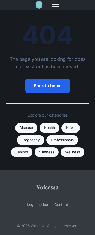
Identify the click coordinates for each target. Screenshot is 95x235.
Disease (26, 128)
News (70, 128)
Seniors (21, 152)
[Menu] (55, 5)
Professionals (62, 140)
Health (49, 128)
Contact (61, 204)
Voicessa (48, 187)
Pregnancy (30, 140)
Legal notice (37, 204)
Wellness (72, 152)
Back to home (47, 85)
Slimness (46, 152)
